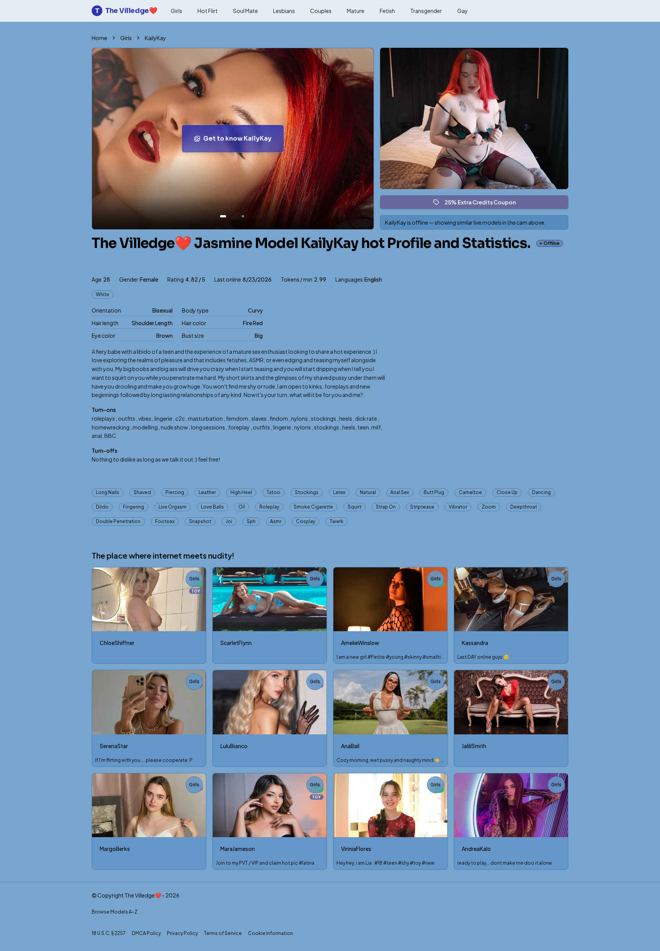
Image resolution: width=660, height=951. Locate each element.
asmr (275, 521)
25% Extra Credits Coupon (483, 204)
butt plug (434, 492)
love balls (212, 507)
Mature (355, 10)
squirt (354, 507)
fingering (133, 507)
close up (507, 492)
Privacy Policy (182, 933)
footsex (165, 521)
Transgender (426, 10)
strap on (386, 507)
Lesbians (284, 10)
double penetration (118, 521)
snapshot (200, 521)
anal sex (399, 492)
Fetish (387, 10)
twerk (336, 521)
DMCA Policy (146, 933)
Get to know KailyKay (243, 140)
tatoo (273, 492)
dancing (541, 492)
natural (368, 492)
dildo (102, 507)
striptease (422, 507)
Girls (176, 10)
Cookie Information (270, 933)
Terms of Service (223, 933)
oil (241, 507)
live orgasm (172, 507)
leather (207, 492)
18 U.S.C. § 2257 (109, 933)
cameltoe (470, 492)
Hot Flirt (207, 10)
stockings (307, 492)
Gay (462, 10)
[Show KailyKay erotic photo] (223, 216)
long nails (107, 492)
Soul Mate (245, 10)
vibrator (458, 507)
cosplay (305, 521)
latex (339, 492)
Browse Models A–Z (115, 912)
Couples (321, 10)
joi (229, 521)
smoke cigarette (313, 507)
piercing (174, 492)
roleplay (269, 507)
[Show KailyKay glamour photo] (243, 216)
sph (251, 521)
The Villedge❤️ (126, 10)
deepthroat (523, 507)
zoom (489, 507)
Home (99, 37)
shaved (142, 492)
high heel (241, 492)
